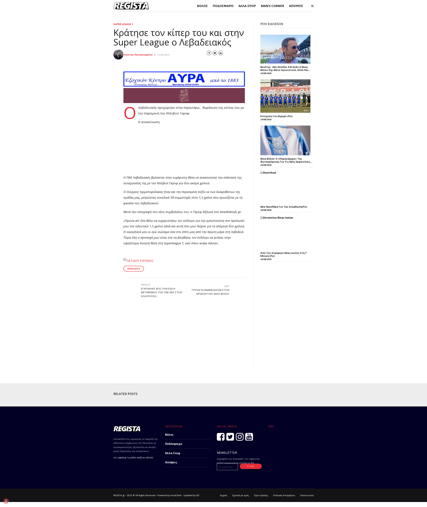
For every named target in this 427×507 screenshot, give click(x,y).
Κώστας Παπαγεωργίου (138, 54)
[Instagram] (240, 436)
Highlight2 (133, 268)
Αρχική (223, 495)
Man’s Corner (272, 6)
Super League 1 (123, 24)
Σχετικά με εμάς (240, 495)
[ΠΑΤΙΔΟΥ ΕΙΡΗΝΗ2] (138, 261)
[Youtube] (249, 436)
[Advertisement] (185, 151)
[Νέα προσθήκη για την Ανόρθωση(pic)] (285, 187)
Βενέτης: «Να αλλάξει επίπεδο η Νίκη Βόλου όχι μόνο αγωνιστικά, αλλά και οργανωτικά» (284, 68)
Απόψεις (296, 6)
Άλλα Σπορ (247, 6)
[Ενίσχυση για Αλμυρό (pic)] (285, 96)
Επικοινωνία (307, 495)
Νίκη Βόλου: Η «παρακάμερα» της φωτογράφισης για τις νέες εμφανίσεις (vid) (285, 160)
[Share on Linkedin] (220, 53)
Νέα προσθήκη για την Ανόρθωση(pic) (283, 206)
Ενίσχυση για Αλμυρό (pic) (276, 116)
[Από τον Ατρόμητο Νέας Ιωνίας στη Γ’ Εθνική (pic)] (285, 232)
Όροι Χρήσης (261, 495)
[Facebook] (221, 436)
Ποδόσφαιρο (223, 6)
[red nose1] (184, 102)
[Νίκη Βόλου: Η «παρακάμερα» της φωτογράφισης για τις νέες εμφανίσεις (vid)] (285, 140)
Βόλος (202, 6)
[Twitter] (230, 436)
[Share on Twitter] (215, 53)
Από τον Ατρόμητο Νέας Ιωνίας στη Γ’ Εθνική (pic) (283, 254)
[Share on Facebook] (209, 53)
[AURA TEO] (184, 85)
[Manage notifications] (6, 501)
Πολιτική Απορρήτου (284, 495)
